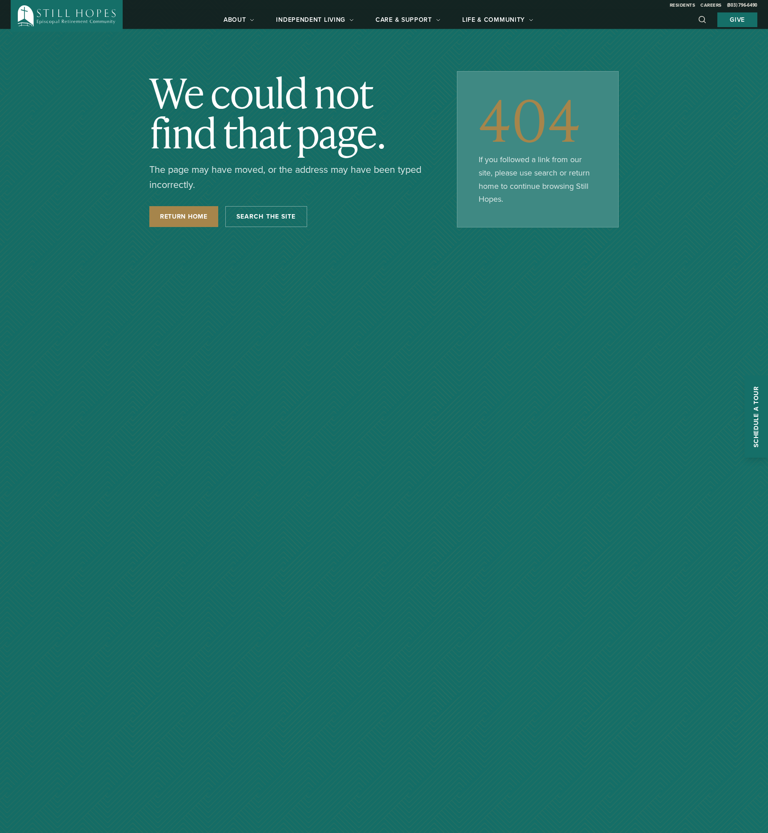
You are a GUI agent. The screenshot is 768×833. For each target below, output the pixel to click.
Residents (683, 5)
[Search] (702, 20)
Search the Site (266, 216)
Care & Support (404, 19)
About (235, 19)
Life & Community (493, 19)
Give (737, 19)
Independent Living (310, 19)
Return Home (184, 216)
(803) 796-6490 (742, 5)
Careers (711, 5)
